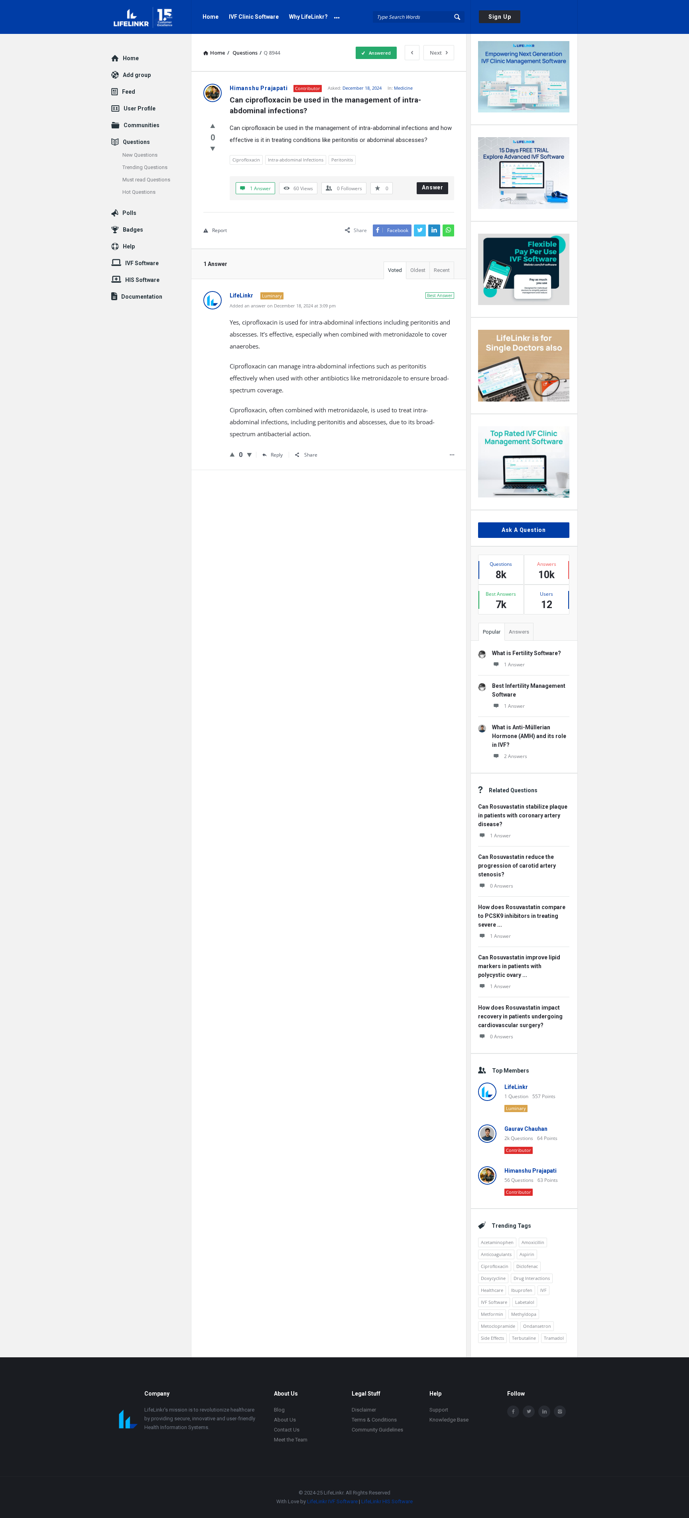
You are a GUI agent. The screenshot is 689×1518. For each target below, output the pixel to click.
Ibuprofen (521, 1290)
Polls (129, 213)
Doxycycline (493, 1278)
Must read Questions (146, 180)
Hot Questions (139, 192)
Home (211, 17)
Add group (137, 75)
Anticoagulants (496, 1254)
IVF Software (494, 1302)
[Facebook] (513, 1412)
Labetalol (524, 1302)
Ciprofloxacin (246, 160)
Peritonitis (342, 160)
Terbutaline (524, 1338)
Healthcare (492, 1290)
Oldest (417, 270)
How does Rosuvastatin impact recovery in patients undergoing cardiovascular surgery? (520, 1016)
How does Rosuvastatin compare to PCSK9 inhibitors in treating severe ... (521, 916)
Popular (491, 632)
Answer (432, 187)
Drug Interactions (532, 1278)
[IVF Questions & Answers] (151, 17)
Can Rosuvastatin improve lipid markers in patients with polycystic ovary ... (519, 966)
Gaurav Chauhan (525, 1129)
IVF (543, 1290)
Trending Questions (144, 167)
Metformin (492, 1314)
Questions (136, 142)
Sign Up (499, 17)
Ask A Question (524, 530)
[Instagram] (560, 1412)
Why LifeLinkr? (308, 17)
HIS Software (142, 280)
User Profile (140, 108)
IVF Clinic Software (254, 17)
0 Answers (501, 885)
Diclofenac (527, 1266)
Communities (141, 125)
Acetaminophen (497, 1242)
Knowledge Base (449, 1420)
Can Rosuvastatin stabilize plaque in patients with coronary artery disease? (522, 815)
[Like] (212, 125)
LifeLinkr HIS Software (387, 1501)
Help (129, 246)
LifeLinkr (516, 1087)
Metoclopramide (498, 1326)
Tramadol (554, 1338)
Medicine (403, 88)
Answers (519, 632)
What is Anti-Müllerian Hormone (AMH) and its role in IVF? (529, 736)
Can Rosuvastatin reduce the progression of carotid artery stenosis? (517, 866)
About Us (285, 1420)
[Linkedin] (544, 1412)
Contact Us (286, 1430)
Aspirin (527, 1254)
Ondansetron (537, 1326)
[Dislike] (212, 148)
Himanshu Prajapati (530, 1171)
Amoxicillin (533, 1242)
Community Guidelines (377, 1430)
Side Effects (492, 1338)
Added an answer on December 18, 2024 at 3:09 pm (283, 306)
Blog (279, 1410)
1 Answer (514, 664)
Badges (133, 229)
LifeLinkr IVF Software (332, 1501)
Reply (277, 454)
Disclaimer (364, 1410)
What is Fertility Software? (526, 653)
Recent (442, 270)
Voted (395, 270)
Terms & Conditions (374, 1420)
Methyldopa (523, 1314)
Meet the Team (290, 1440)
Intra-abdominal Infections (295, 160)
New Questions (139, 155)
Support (438, 1410)
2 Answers (515, 756)
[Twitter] (529, 1412)
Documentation (141, 296)
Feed (128, 92)
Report (219, 230)
